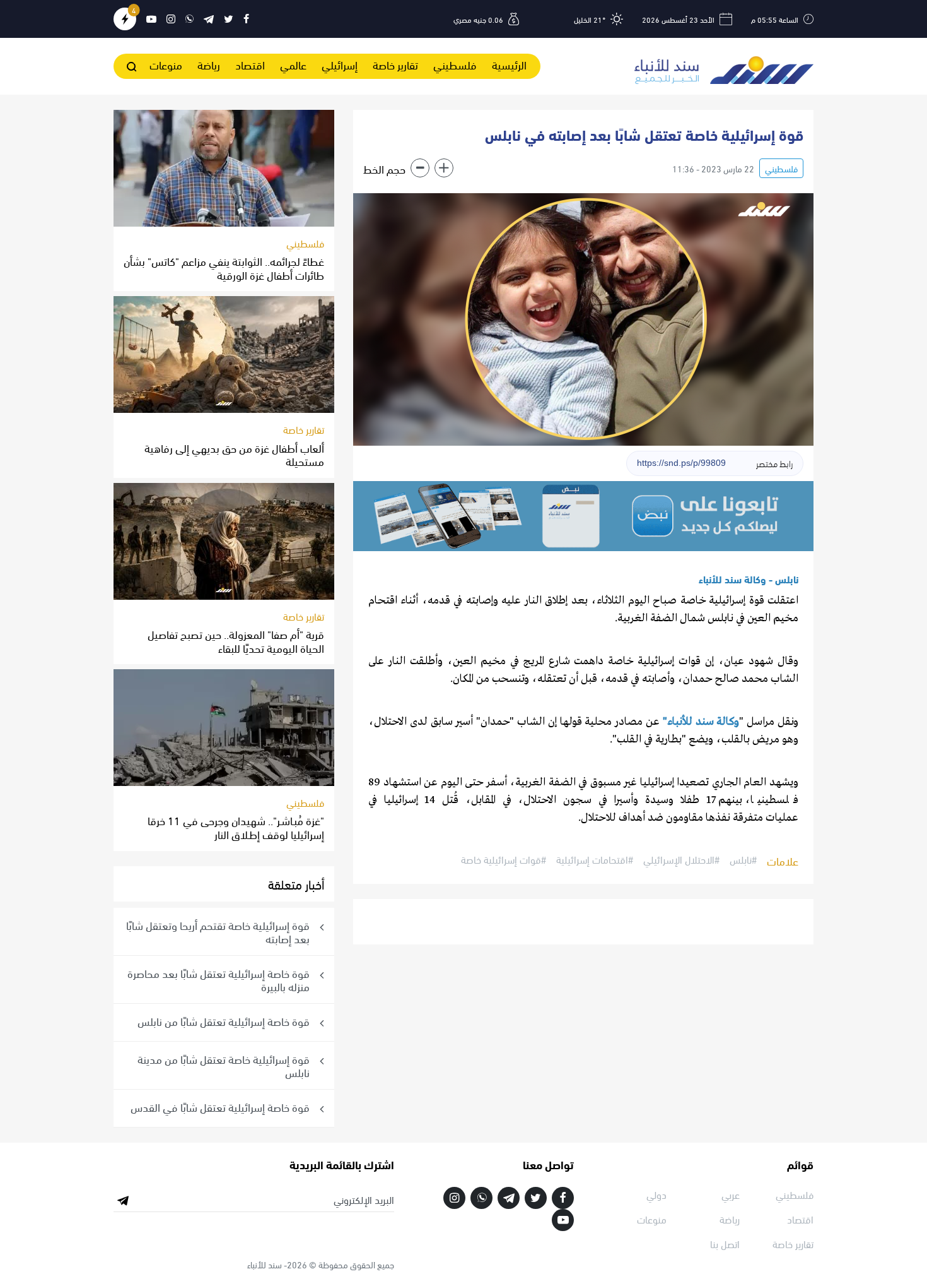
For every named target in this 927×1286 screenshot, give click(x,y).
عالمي (293, 64)
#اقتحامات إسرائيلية (594, 860)
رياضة (208, 64)
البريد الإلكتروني (364, 1199)
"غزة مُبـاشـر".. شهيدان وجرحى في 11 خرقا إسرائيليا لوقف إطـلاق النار (236, 826)
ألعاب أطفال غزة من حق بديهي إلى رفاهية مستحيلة (234, 454)
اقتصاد (250, 64)
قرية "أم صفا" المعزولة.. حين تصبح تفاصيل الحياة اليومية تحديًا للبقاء (236, 640)
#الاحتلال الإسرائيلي (681, 860)
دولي (656, 1194)
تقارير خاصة (395, 64)
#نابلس (743, 860)
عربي (730, 1194)
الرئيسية (509, 64)
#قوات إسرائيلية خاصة (503, 860)
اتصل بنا (725, 1243)
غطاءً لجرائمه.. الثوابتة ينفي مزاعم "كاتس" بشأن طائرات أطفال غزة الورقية (224, 267)
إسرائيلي (340, 64)
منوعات (165, 64)
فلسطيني (455, 64)
